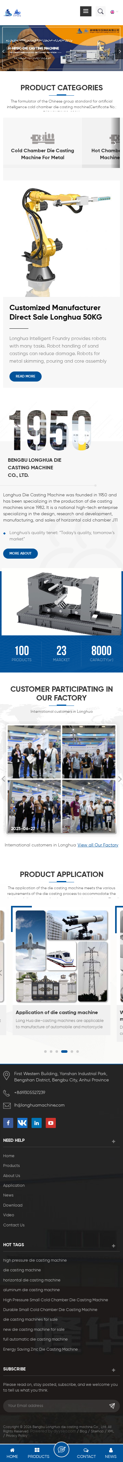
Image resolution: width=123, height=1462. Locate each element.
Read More (25, 376)
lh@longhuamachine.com (39, 1105)
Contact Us (14, 1225)
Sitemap (97, 1431)
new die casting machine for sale (34, 1330)
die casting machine (22, 1270)
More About (20, 553)
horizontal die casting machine (32, 1280)
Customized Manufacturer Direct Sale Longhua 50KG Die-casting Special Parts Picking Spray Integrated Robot (55, 313)
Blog (83, 1431)
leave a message (61, 1449)
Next (120, 779)
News (8, 1195)
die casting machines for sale (30, 1320)
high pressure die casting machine (35, 1260)
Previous (3, 779)
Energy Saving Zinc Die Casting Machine (40, 1350)
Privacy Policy (16, 1435)
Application (14, 1186)
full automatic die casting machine (35, 1339)
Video (8, 1215)
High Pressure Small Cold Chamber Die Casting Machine (55, 1300)
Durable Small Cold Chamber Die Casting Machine (50, 1310)
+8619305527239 (29, 1093)
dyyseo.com (65, 1431)
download (12, 1205)
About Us (11, 1176)
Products (11, 1166)
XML (111, 1431)
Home (9, 1156)
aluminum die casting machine (31, 1290)
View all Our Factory (98, 845)
